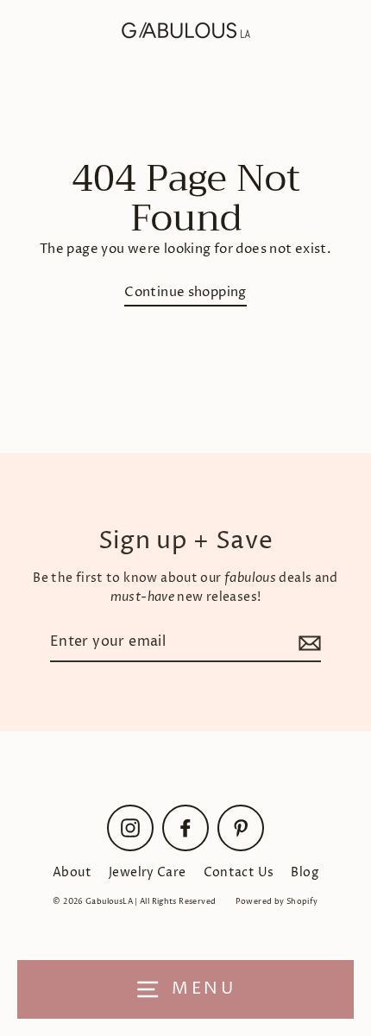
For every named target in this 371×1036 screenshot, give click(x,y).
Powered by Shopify (277, 901)
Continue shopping (185, 292)
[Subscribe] (307, 643)
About (72, 873)
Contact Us (239, 873)
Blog (304, 873)
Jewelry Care (147, 873)
